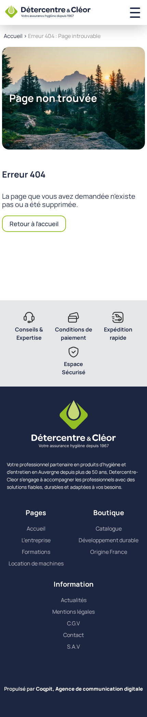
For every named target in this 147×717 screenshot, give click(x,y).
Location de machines (36, 563)
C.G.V (73, 623)
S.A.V (73, 646)
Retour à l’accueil (34, 224)
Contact (73, 635)
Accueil (13, 36)
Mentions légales (73, 611)
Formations (36, 552)
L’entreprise (36, 540)
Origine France (108, 552)
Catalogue (109, 528)
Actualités (73, 600)
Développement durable (108, 540)
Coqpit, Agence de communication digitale (89, 688)
